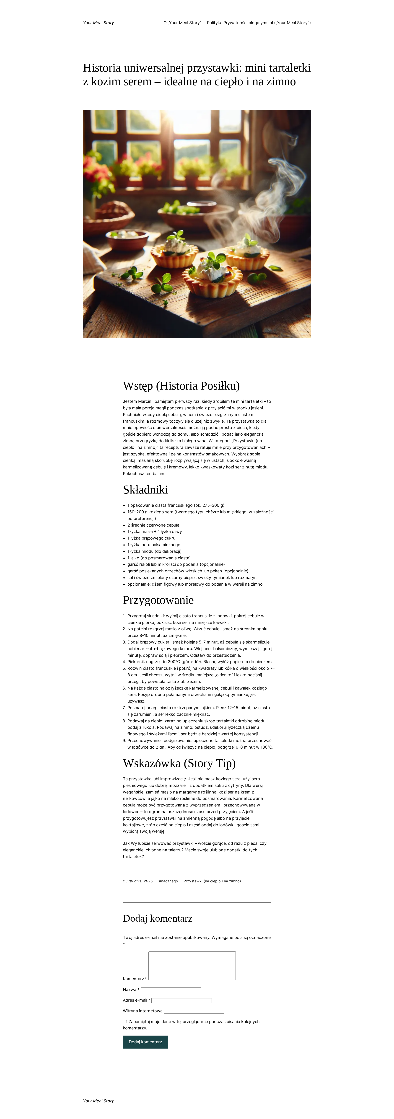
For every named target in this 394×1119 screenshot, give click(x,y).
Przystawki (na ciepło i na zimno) (212, 881)
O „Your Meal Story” (182, 22)
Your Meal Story (98, 22)
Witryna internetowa (143, 1010)
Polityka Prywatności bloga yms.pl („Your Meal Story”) (259, 22)
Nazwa (131, 989)
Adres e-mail (136, 1000)
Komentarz (135, 978)
